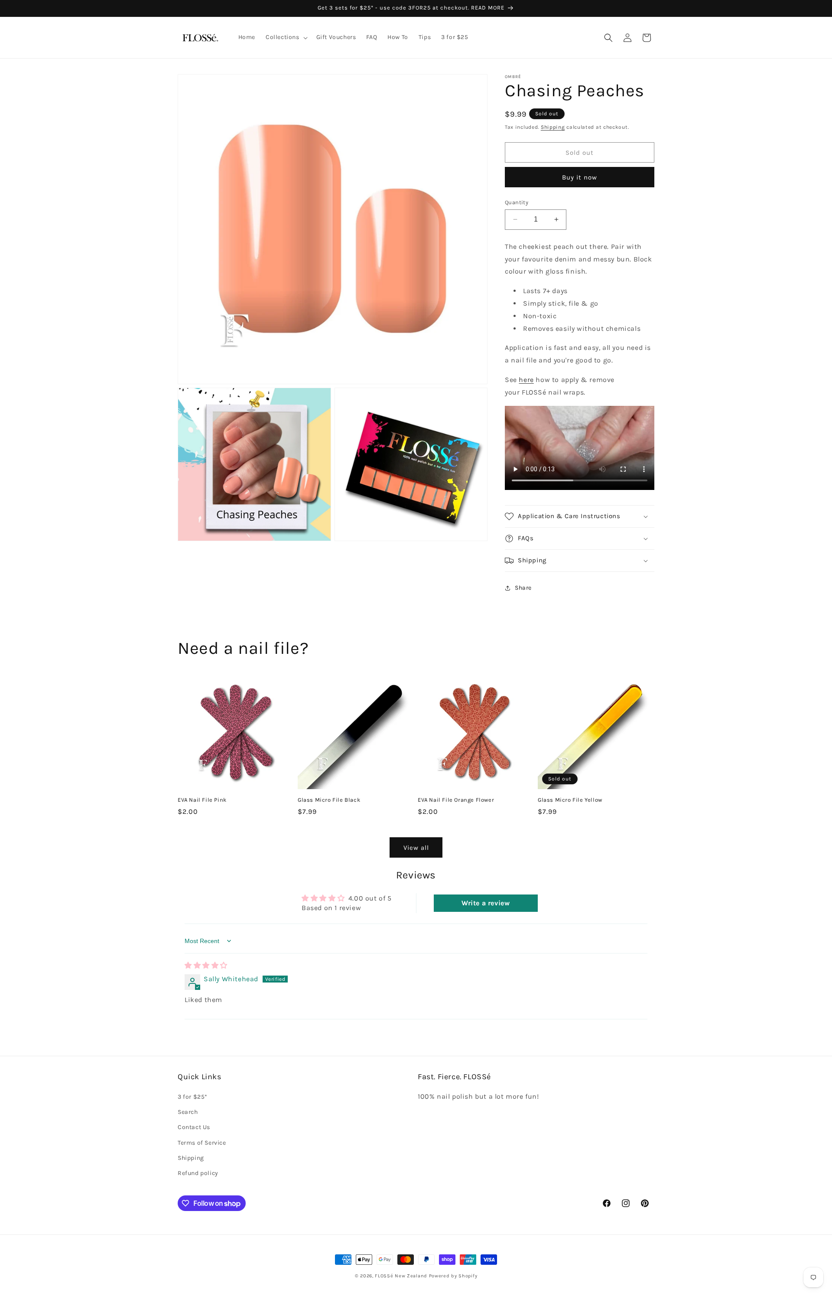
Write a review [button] (486, 903)
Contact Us (194, 1127)
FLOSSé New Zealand (401, 1276)
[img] (206, 965)
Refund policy (198, 1173)
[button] (285, 37)
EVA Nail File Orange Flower (456, 800)
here (526, 379)
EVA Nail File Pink (202, 800)
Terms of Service (202, 1142)
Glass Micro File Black (329, 800)
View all (416, 848)
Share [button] (523, 587)
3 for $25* (193, 1096)
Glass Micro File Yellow (570, 800)
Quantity (516, 202)
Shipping (553, 127)
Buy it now (579, 177)
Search (188, 1112)
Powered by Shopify (453, 1276)
